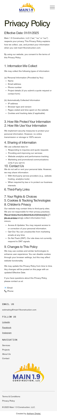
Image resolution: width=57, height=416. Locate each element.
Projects (6, 350)
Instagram (7, 333)
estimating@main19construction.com (19, 310)
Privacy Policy (8, 401)
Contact (5, 358)
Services (6, 345)
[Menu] (52, 7)
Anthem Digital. (34, 413)
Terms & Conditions (11, 396)
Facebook (6, 327)
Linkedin (6, 322)
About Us (6, 354)
